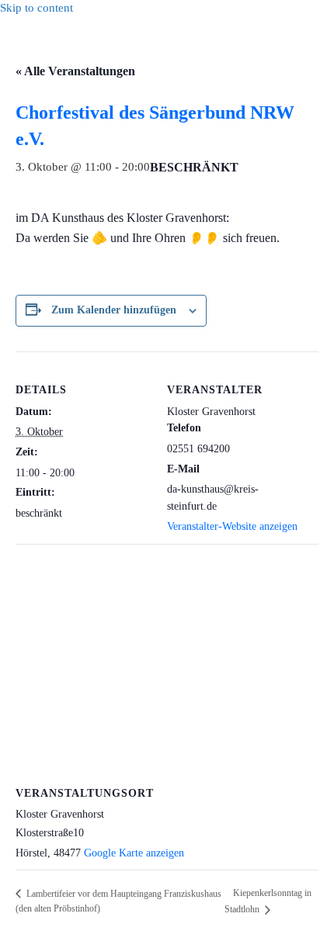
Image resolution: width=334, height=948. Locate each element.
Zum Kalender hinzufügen (113, 310)
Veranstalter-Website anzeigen (232, 526)
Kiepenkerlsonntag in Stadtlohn (267, 901)
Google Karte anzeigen (134, 853)
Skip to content (36, 8)
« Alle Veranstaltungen (75, 71)
